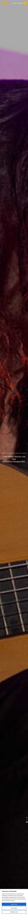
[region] (14, 902)
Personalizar (14, 908)
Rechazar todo (14, 912)
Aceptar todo (14, 904)
